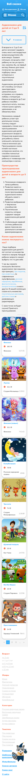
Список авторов (9, 766)
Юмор (4, 679)
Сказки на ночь (8, 739)
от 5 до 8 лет (7, 663)
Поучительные (8, 742)
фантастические (9, 284)
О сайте (5, 774)
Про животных (8, 733)
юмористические (9, 286)
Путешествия (8, 694)
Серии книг (7, 770)
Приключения (8, 688)
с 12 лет (5, 669)
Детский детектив (10, 685)
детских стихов (8, 296)
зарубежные (16, 281)
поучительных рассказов (12, 294)
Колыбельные (8, 700)
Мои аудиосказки (11, 9)
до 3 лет (5, 657)
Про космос (7, 736)
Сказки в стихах (9, 691)
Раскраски (7, 750)
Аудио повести (8, 723)
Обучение (6, 697)
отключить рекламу (21, 314)
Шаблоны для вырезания (8, 756)
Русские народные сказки (13, 709)
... (20, 642)
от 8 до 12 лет (8, 666)
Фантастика (7, 682)
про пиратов (19, 271)
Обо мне (23, 9)
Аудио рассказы (9, 720)
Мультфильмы (8, 761)
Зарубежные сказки (10, 717)
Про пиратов (7, 745)
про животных (8, 274)
